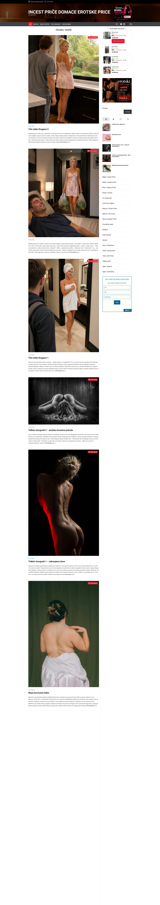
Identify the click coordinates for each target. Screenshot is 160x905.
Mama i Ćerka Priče (109, 209)
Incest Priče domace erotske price (69, 12)
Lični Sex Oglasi (66, 24)
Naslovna (35, 24)
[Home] (30, 24)
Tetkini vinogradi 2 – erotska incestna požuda (50, 430)
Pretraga (105, 108)
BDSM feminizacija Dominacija (120, 165)
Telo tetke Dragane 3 (38, 129)
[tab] (106, 119)
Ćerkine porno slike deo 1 (118, 124)
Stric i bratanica (108, 245)
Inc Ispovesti (107, 198)
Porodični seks (107, 224)
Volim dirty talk (114, 32)
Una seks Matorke (115, 42)
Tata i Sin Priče (108, 256)
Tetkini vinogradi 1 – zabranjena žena (46, 561)
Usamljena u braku (115, 52)
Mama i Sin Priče (44, 24)
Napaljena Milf (114, 62)
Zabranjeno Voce (116, 134)
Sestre (104, 240)
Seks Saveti (106, 235)
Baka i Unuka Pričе (109, 182)
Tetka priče (31, 126)
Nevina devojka (114, 72)
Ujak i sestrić (107, 266)
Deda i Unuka (107, 193)
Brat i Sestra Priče (109, 187)
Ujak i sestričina (108, 272)
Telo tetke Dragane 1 (38, 358)
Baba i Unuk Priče (108, 177)
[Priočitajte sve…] (65, 142)
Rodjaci (105, 230)
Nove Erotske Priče (109, 219)
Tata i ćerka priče (55, 24)
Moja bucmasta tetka (38, 693)
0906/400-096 (119, 35)
